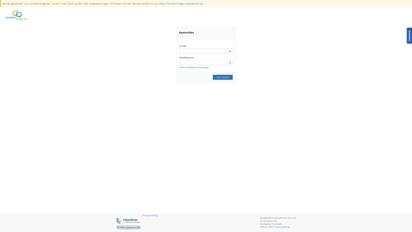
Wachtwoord (186, 57)
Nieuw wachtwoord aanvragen (194, 67)
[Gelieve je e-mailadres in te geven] (206, 51)
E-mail (182, 46)
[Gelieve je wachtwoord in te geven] (206, 62)
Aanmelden (222, 77)
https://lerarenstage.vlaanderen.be (180, 3)
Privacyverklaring (282, 227)
